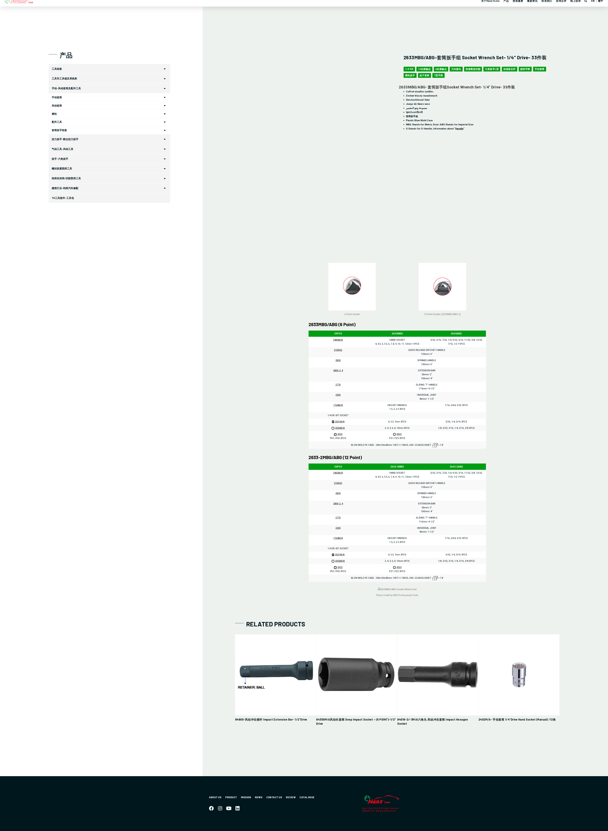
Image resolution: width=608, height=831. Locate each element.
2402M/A (338, 472)
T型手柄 (438, 75)
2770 (338, 384)
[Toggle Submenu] (164, 69)
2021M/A (340, 421)
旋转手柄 (525, 69)
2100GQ (338, 350)
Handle (459, 128)
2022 (339, 434)
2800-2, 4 (338, 370)
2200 (338, 394)
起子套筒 (424, 75)
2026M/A (340, 428)
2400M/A (338, 339)
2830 (338, 360)
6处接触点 (441, 69)
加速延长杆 (509, 69)
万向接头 (456, 69)
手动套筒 (540, 69)
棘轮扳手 (410, 75)
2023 (399, 434)
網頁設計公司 (368, 811)
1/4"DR (409, 69)
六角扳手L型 (492, 69)
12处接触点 (424, 69)
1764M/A (338, 405)
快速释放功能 (473, 69)
